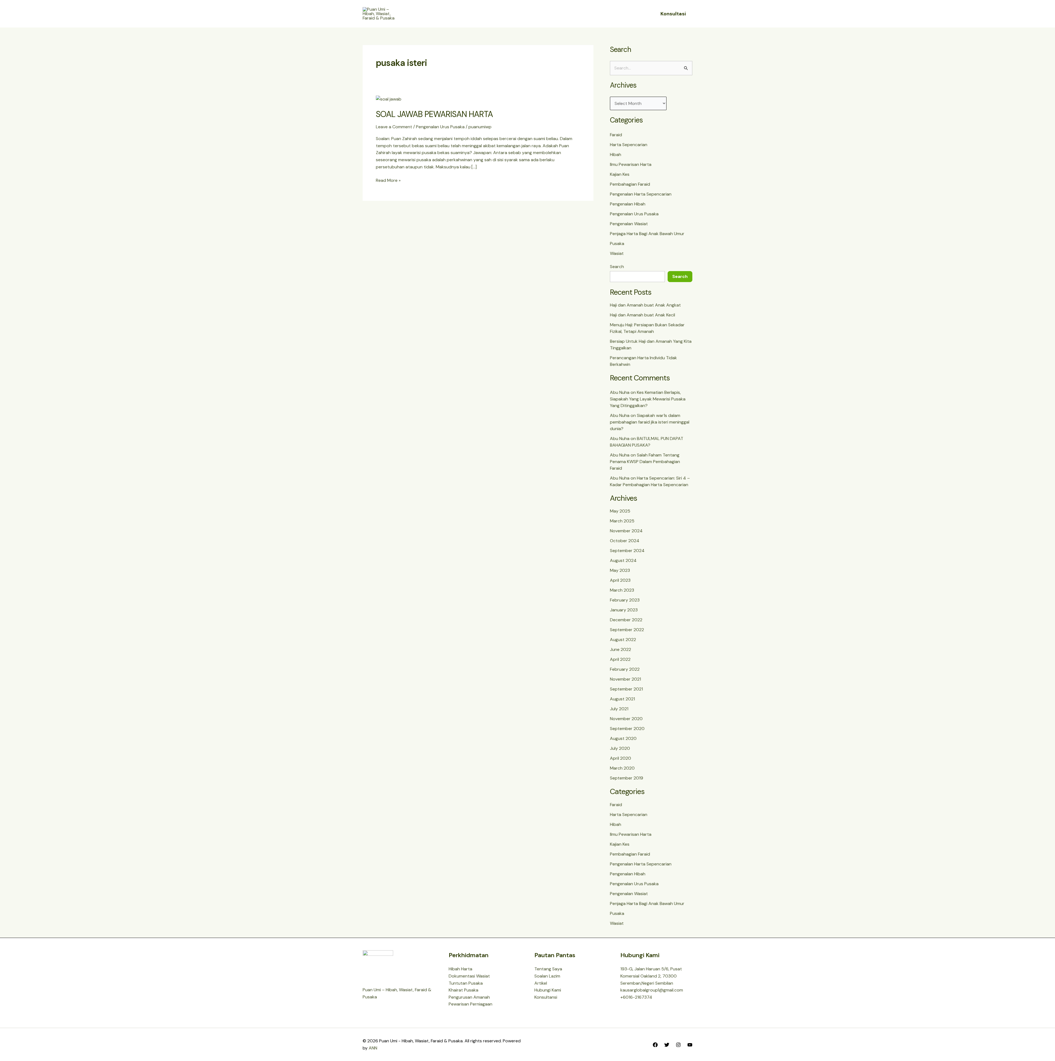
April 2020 (620, 758)
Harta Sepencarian (628, 144)
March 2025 (622, 521)
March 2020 (622, 768)
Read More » (388, 180)
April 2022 (620, 659)
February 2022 (625, 669)
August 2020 (623, 738)
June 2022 (620, 649)
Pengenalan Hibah (627, 204)
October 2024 (624, 541)
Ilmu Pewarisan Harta (630, 164)
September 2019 (626, 778)
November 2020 (626, 719)
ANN (373, 1048)
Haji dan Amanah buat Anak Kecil (642, 315)
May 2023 (620, 570)
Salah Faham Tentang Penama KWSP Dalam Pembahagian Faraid (645, 461)
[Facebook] (655, 1044)
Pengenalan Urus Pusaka (440, 127)
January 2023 (624, 610)
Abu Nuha (619, 392)
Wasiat (617, 253)
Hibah (615, 154)
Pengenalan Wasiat (629, 224)
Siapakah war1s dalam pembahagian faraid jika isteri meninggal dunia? (649, 422)
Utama (472, 13)
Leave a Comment (394, 127)
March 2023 (622, 590)
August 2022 (623, 639)
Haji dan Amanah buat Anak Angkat (645, 305)
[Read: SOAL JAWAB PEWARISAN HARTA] (388, 99)
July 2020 (620, 748)
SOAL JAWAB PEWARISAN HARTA (434, 114)
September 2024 (627, 550)
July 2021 (619, 709)
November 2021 (625, 679)
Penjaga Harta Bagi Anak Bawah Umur (647, 233)
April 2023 (620, 580)
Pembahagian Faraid (630, 184)
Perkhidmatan (542, 13)
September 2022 (627, 630)
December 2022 (626, 620)
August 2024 (623, 560)
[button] (515, 13)
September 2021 (626, 689)
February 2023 (625, 600)
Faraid (616, 135)
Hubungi (581, 13)
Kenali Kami (500, 13)
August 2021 (622, 699)
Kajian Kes (619, 174)
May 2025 (620, 511)
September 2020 (627, 728)
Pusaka (617, 243)
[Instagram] (678, 1044)
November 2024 (626, 531)
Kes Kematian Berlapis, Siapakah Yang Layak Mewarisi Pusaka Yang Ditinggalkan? (647, 398)
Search (617, 266)
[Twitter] (666, 1044)
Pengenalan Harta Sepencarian (640, 194)
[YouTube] (689, 1044)
